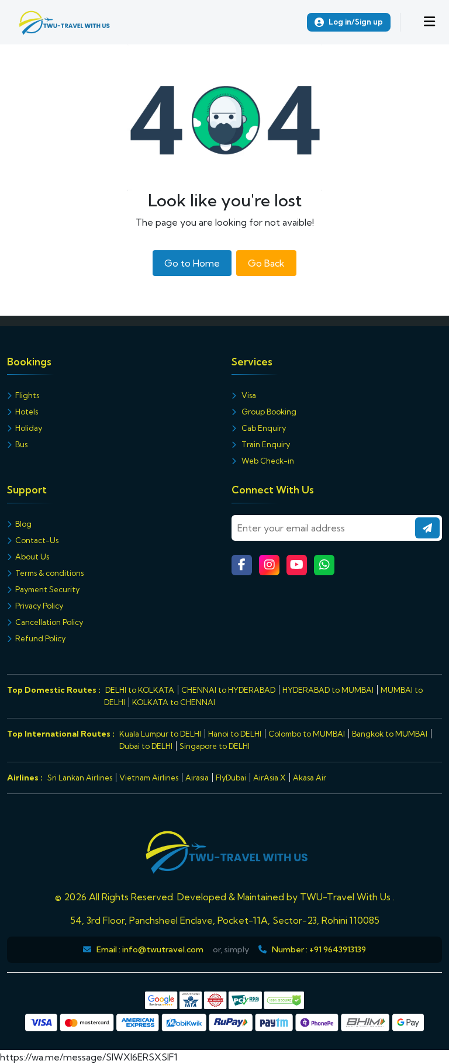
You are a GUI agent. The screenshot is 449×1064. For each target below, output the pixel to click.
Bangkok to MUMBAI (389, 733)
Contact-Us (36, 540)
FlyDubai (231, 777)
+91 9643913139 (337, 949)
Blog (23, 523)
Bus (21, 444)
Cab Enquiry (263, 428)
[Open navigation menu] (429, 22)
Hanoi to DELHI (234, 733)
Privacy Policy (39, 605)
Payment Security (47, 589)
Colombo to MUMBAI (306, 733)
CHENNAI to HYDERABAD (228, 690)
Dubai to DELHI (145, 746)
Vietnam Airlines (148, 777)
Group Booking (268, 411)
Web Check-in (267, 460)
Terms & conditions (49, 573)
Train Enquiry (265, 444)
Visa (248, 395)
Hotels (26, 411)
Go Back (266, 263)
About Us (32, 556)
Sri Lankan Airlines (79, 777)
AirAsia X (269, 777)
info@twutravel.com (162, 949)
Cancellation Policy (49, 622)
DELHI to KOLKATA (139, 690)
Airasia (197, 777)
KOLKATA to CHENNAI (173, 702)
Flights (27, 395)
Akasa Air (309, 777)
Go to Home (192, 263)
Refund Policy (40, 638)
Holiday (28, 428)
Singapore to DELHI (214, 746)
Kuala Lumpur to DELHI (160, 733)
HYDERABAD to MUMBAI (328, 690)
